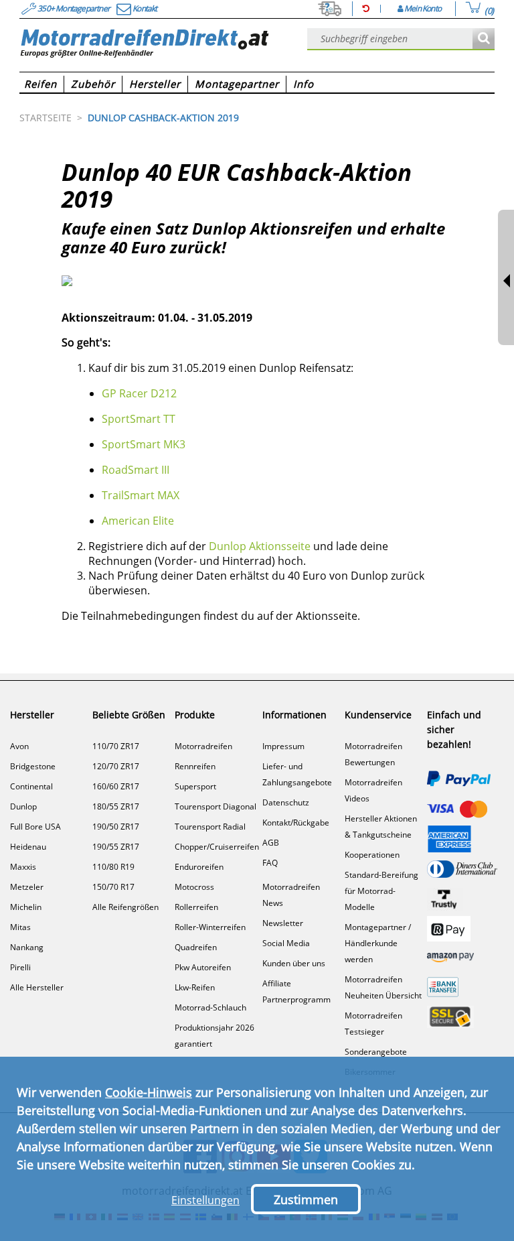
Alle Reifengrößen (125, 907)
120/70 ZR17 (115, 766)
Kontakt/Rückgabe (295, 822)
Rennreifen (195, 766)
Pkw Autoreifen (203, 967)
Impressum (283, 746)
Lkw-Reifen (195, 987)
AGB (270, 842)
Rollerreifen (196, 907)
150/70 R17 (113, 887)
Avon (19, 746)
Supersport (195, 786)
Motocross (194, 887)
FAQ (270, 862)
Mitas (20, 927)
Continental (31, 786)
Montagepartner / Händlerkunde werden (378, 943)
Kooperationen (372, 854)
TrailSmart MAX (140, 495)
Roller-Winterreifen (210, 927)
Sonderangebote (376, 1051)
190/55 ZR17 (115, 846)
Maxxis (23, 866)
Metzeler (27, 887)
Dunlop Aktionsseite (260, 546)
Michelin (25, 907)
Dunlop (23, 806)
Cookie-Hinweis (148, 1092)
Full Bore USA (35, 826)
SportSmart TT (138, 418)
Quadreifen (196, 947)
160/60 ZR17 (115, 786)
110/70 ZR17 (115, 746)
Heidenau (28, 846)
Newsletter (282, 923)
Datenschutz (285, 802)
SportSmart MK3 (143, 444)
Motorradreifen (203, 746)
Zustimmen (306, 1199)
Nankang (27, 947)
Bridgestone (33, 766)
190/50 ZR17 (115, 826)
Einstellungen (205, 1200)
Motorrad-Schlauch (210, 1007)
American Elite (138, 520)
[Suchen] (484, 39)
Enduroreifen (199, 866)
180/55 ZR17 (115, 806)
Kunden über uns (293, 963)
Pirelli (20, 967)
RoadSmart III (135, 469)
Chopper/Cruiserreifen (217, 846)
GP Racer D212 (139, 393)
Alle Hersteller (37, 987)
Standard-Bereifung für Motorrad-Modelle (381, 891)
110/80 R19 (113, 866)
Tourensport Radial (210, 826)
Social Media (286, 943)
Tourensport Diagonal (215, 806)
